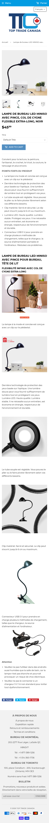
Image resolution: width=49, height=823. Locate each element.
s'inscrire (40, 796)
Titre (4, 135)
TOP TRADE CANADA (25, 808)
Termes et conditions (24, 732)
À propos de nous (24, 720)
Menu (8, 3)
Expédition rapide (24, 724)
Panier (43, 3)
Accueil (5, 42)
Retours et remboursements (24, 728)
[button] (40, 9)
